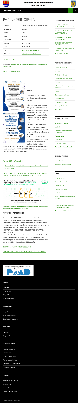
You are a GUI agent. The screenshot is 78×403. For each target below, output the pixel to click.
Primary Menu (75, 10)
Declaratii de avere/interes (11, 363)
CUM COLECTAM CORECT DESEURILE (17, 247)
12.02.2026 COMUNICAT (12, 71)
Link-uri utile (59, 202)
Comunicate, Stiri (60, 178)
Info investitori (59, 185)
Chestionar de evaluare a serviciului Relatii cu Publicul (64, 206)
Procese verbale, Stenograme (64, 78)
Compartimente (8, 388)
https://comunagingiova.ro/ (30, 50)
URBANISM (58, 82)
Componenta (7, 353)
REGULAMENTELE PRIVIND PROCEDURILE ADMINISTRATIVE (64, 32)
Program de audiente (9, 315)
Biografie (6, 287)
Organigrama (7, 384)
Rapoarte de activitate (10, 360)
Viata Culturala (60, 193)
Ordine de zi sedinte (61, 68)
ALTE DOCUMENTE (61, 54)
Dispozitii (6, 295)
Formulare (58, 139)
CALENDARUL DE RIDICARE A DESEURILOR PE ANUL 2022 (24, 252)
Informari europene (61, 189)
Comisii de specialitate (10, 356)
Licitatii (57, 127)
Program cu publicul (61, 143)
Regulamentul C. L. (9, 349)
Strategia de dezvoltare (62, 106)
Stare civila (58, 109)
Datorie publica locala (62, 95)
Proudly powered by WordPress (11, 400)
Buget (57, 91)
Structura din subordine (10, 319)
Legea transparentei (9, 367)
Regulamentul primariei (10, 380)
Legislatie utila (59, 98)
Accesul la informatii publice (64, 147)
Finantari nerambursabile (63, 164)
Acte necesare (59, 136)
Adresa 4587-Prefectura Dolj (13, 161)
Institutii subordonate (10, 391)
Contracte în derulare (62, 182)
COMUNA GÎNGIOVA (12, 10)
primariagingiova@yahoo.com (31, 54)
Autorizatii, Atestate (61, 102)
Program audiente (8, 298)
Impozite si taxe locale (62, 161)
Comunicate (7, 291)
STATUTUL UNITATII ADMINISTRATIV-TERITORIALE (65, 25)
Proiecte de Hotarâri (61, 75)
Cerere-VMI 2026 (9, 59)
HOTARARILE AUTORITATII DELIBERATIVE (63, 38)
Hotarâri (58, 71)
